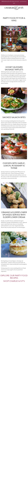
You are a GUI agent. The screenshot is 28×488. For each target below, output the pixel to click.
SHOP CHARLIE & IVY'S (14, 281)
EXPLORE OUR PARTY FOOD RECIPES (14, 276)
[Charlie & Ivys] (14, 7)
